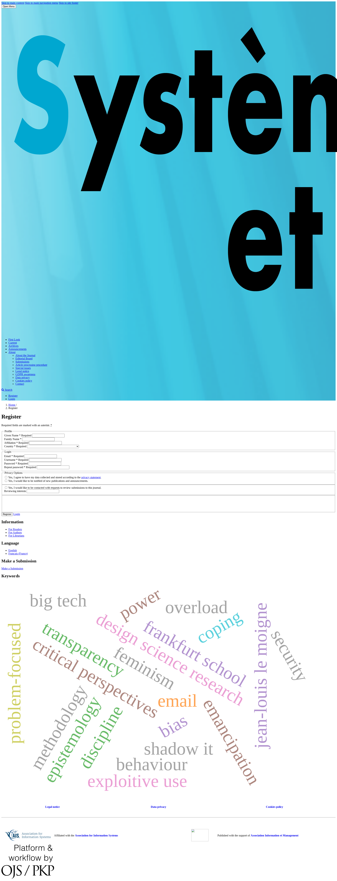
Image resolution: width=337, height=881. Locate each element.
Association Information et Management (274, 835)
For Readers (15, 529)
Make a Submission (12, 568)
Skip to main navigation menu (41, 2)
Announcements (17, 349)
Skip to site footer (68, 2)
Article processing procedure (31, 364)
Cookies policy (23, 380)
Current (12, 342)
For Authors (15, 532)
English (12, 550)
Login (11, 398)
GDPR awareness (25, 374)
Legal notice (22, 371)
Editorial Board (23, 358)
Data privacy (22, 377)
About (11, 352)
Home (12, 404)
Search (8, 389)
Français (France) (18, 553)
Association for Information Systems (96, 835)
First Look (14, 339)
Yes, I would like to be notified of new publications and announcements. (48, 480)
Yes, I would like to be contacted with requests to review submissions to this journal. (54, 487)
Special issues (23, 368)
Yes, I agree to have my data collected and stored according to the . (54, 477)
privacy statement (91, 477)
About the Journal (25, 355)
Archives (13, 345)
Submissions (22, 361)
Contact (19, 383)
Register (13, 395)
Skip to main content (12, 2)
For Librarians (16, 535)
